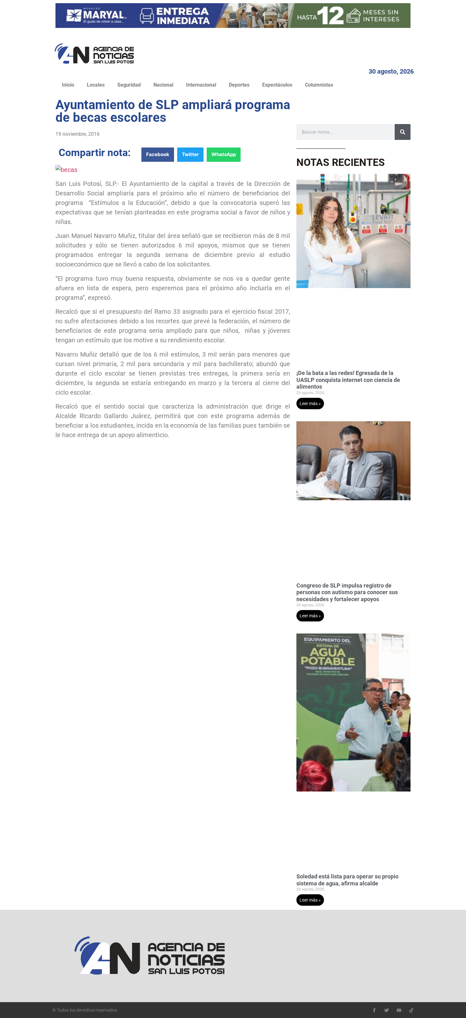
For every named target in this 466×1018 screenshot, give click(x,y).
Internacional (201, 85)
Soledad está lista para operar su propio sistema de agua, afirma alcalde (347, 880)
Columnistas (319, 85)
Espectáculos (277, 85)
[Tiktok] (411, 1010)
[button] (157, 155)
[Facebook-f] (374, 1010)
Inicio (68, 85)
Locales (96, 85)
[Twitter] (386, 1010)
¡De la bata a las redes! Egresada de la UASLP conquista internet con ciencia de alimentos (348, 380)
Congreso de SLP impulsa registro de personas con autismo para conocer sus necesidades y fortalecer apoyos (347, 592)
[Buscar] (403, 132)
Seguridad (129, 85)
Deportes (239, 85)
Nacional (163, 85)
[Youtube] (399, 1010)
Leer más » (310, 403)
